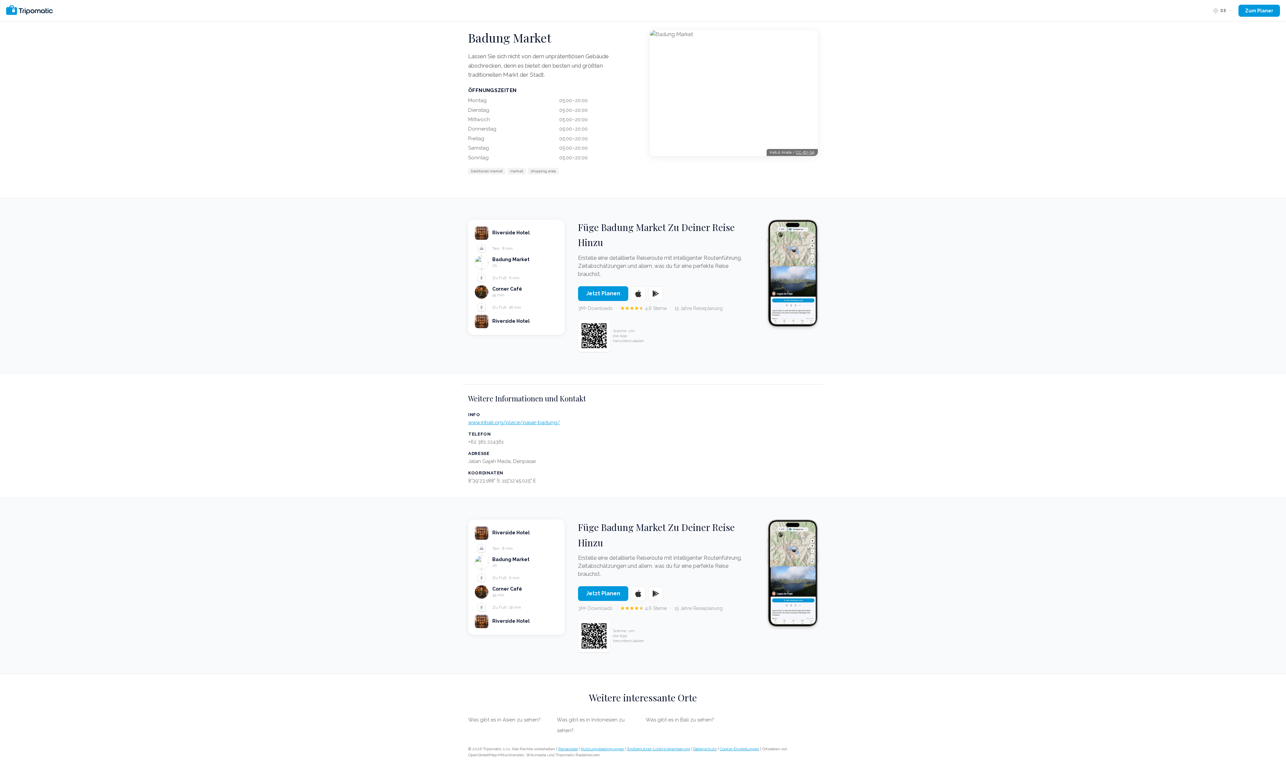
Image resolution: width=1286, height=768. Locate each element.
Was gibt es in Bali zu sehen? (680, 720)
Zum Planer (1259, 10)
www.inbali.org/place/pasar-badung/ (514, 422)
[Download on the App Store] (638, 293)
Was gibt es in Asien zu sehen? (504, 720)
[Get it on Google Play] (655, 293)
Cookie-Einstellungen (739, 749)
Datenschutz (705, 749)
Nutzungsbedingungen (602, 749)
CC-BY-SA (805, 152)
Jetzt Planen (603, 293)
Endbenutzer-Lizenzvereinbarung (658, 749)
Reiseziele (568, 749)
